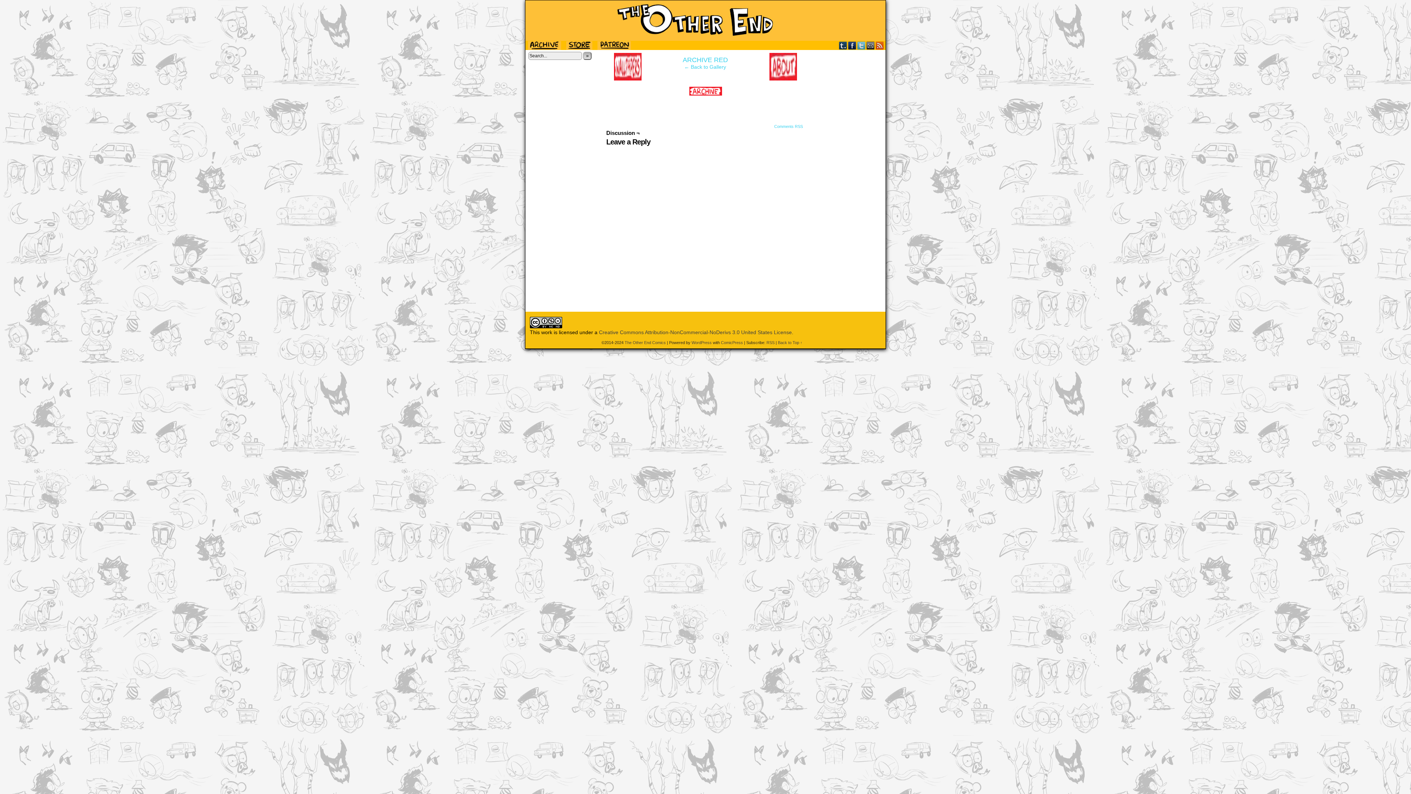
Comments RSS (788, 126)
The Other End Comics (705, 20)
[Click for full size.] (705, 94)
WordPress (702, 342)
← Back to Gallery (705, 67)
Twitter (861, 45)
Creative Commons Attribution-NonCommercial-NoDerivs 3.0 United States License (695, 332)
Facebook (852, 45)
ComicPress (732, 342)
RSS (879, 45)
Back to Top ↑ (790, 342)
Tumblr (843, 45)
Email (870, 45)
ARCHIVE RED (705, 60)
